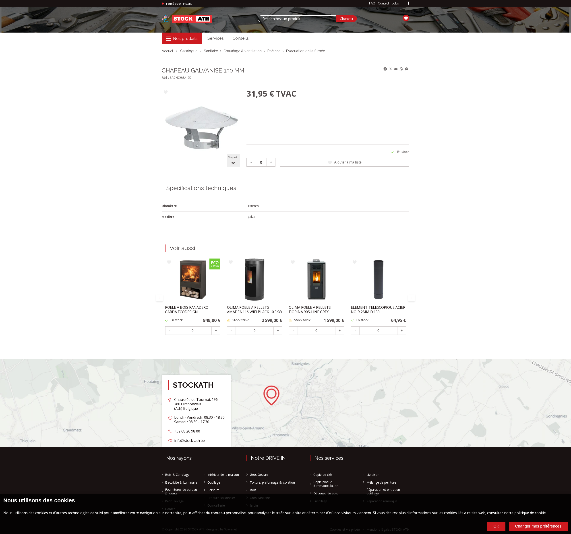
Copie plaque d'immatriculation (325, 484)
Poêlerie (273, 51)
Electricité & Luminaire (181, 482)
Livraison (372, 475)
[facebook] (408, 3)
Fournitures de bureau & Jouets (181, 491)
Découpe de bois (325, 494)
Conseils (241, 38)
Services (215, 38)
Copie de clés (323, 475)
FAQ (372, 3)
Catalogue (188, 51)
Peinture (213, 490)
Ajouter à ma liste (348, 162)
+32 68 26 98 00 (187, 431)
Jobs (395, 3)
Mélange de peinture (381, 482)
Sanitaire (211, 51)
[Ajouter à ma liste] (166, 92)
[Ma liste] (406, 19)
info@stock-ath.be (189, 440)
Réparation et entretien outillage (383, 491)
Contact (383, 3)
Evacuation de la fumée (305, 51)
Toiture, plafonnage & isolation (272, 482)
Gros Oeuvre (259, 475)
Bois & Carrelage (177, 475)
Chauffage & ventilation (242, 51)
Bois (253, 490)
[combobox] (297, 18)
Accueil (168, 51)
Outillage (213, 482)
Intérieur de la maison (223, 475)
